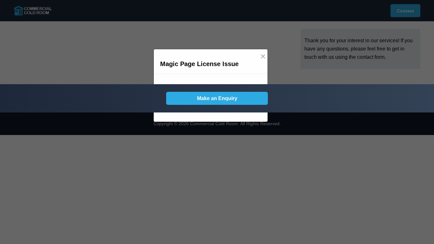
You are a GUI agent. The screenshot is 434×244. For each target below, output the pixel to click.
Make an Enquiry (217, 98)
